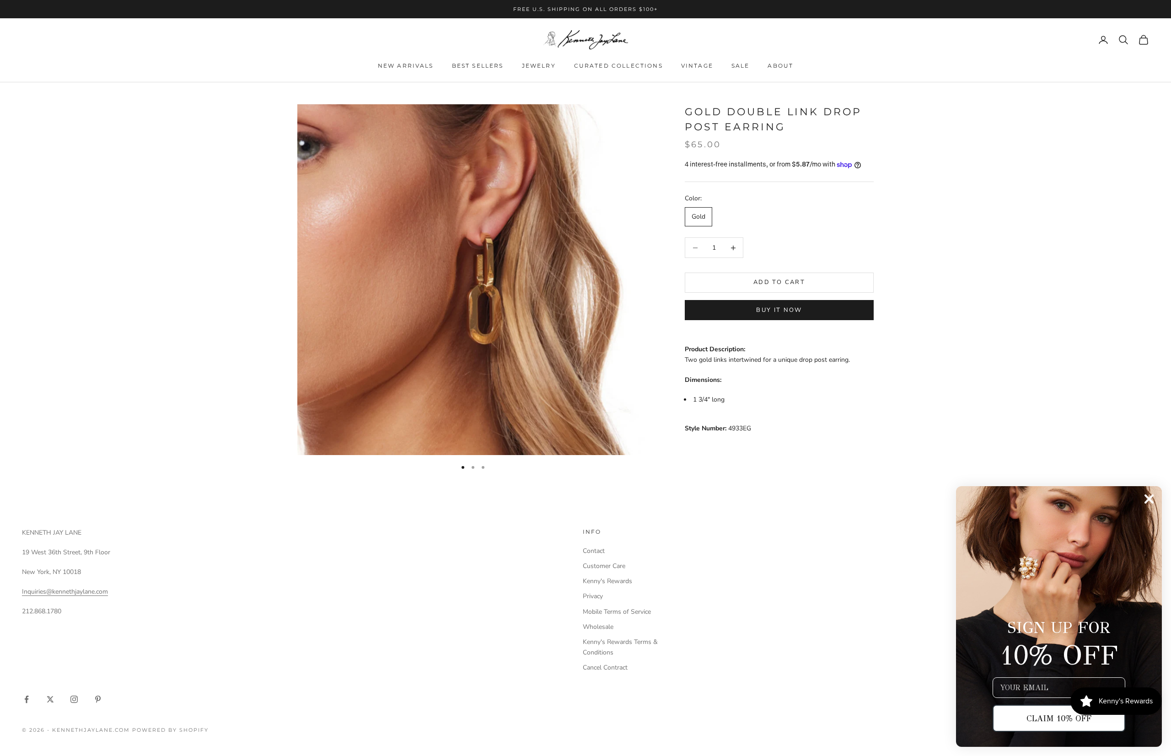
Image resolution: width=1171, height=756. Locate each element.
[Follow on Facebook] (26, 699)
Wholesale (598, 626)
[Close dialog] (1149, 499)
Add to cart (779, 283)
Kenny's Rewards (607, 581)
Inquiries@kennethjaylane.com (65, 591)
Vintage (697, 65)
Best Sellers (478, 65)
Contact (594, 551)
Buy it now (779, 310)
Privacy (593, 596)
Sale (740, 65)
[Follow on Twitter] (50, 699)
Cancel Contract (605, 667)
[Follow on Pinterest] (97, 699)
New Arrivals (406, 65)
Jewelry (539, 65)
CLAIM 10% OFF (1058, 718)
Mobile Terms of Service (617, 611)
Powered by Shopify (170, 730)
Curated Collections (618, 65)
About (780, 65)
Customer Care (604, 566)
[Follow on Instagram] (74, 699)
